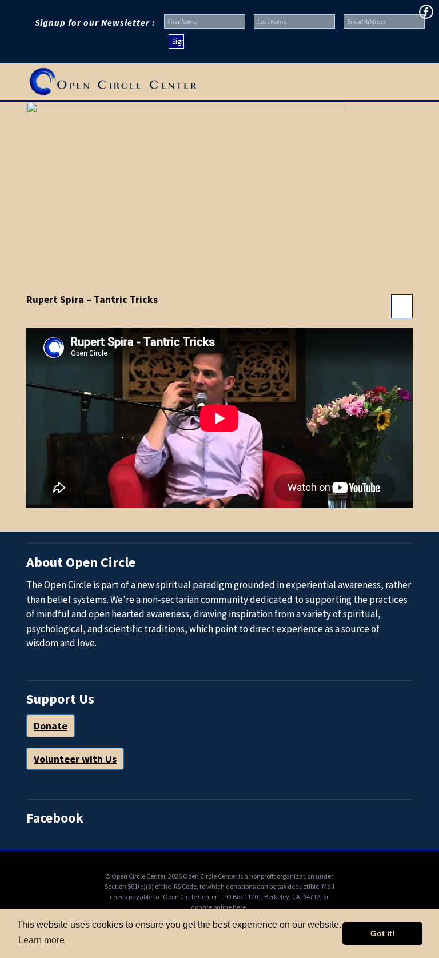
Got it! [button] (382, 933)
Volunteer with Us (75, 758)
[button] (407, 82)
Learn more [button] (41, 940)
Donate (50, 725)
